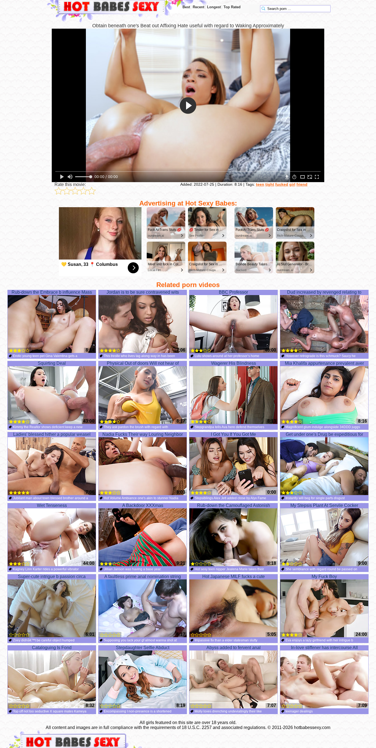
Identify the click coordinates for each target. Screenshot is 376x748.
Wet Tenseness (52, 505)
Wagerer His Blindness (233, 363)
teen (260, 184)
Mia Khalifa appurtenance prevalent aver (324, 363)
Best (186, 7)
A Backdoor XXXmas (142, 505)
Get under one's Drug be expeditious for (324, 434)
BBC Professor (233, 292)
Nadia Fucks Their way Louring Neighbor (142, 434)
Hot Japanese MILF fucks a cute (233, 576)
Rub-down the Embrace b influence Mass (52, 292)
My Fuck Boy (324, 576)
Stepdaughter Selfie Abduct (142, 647)
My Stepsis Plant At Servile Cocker (324, 505)
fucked (281, 184)
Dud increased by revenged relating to (324, 292)
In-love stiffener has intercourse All (324, 647)
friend (301, 184)
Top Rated (232, 7)
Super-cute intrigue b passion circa (52, 576)
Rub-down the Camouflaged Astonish (233, 505)
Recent (198, 7)
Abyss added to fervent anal (233, 647)
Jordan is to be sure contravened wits (143, 292)
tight (269, 184)
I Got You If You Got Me (233, 434)
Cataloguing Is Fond (52, 647)
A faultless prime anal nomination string (142, 576)
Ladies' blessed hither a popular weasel (52, 434)
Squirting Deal (52, 363)
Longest (214, 7)
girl (292, 184)
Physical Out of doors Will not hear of (143, 363)
